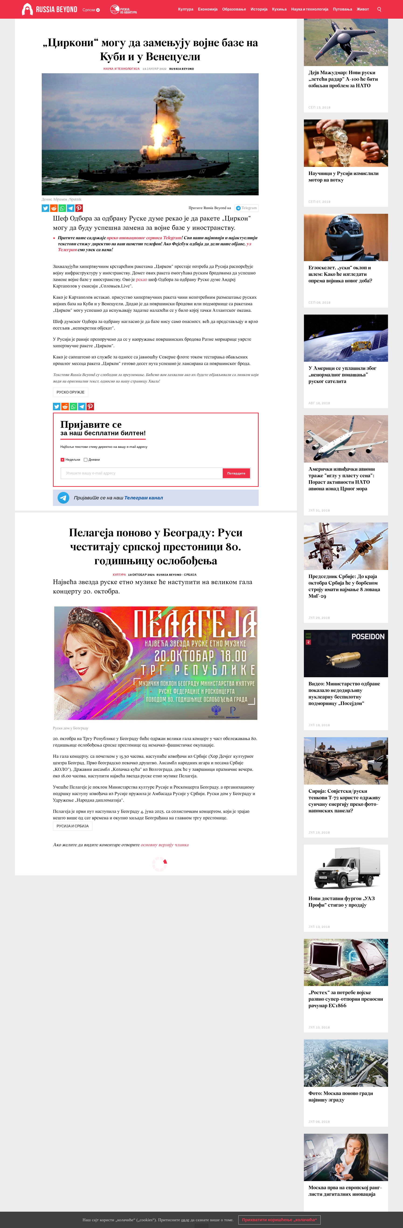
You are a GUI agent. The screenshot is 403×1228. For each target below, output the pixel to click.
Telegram (249, 208)
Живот (363, 9)
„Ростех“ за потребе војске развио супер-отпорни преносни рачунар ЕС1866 (346, 999)
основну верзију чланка (164, 845)
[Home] (27, 9)
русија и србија (73, 826)
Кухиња (279, 9)
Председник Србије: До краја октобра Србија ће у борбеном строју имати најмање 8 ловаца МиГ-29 (344, 586)
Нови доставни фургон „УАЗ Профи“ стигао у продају (342, 902)
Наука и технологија (309, 9)
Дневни (94, 459)
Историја (259, 9)
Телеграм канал (143, 498)
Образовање (234, 9)
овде (185, 1219)
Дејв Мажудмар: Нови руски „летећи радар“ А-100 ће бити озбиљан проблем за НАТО (343, 79)
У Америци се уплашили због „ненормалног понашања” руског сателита (342, 375)
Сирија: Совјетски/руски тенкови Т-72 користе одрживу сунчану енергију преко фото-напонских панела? (345, 801)
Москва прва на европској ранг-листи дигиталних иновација (345, 1191)
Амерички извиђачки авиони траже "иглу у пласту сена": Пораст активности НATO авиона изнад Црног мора (342, 479)
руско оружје (70, 392)
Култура (185, 9)
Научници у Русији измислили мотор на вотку (344, 177)
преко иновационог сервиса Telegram (144, 238)
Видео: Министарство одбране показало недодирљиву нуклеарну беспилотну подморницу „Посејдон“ (344, 693)
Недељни (73, 459)
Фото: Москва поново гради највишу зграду (341, 1097)
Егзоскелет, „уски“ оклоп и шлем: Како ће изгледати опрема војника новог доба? (340, 274)
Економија (208, 9)
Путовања (342, 9)
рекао (141, 279)
